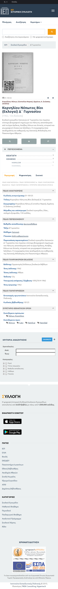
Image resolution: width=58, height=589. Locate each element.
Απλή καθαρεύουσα (20, 236)
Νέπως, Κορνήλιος (16, 316)
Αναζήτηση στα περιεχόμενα (17, 37)
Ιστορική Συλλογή (21, 11)
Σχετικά (39, 175)
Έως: (7, 354)
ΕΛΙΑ (4, 453)
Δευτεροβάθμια (30, 224)
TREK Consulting (29, 586)
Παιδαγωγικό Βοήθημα (11, 515)
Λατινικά (15, 232)
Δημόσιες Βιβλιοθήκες (11, 489)
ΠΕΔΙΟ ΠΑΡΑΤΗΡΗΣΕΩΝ (19, 185)
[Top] (53, 190)
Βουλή (4, 457)
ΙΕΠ (5, 45)
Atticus (12, 323)
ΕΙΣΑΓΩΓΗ (11, 155)
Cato (21, 323)
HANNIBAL (16, 166)
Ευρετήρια (35, 22)
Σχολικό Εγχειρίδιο (19, 45)
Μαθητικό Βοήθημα (10, 507)
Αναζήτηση (21, 22)
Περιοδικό (6, 511)
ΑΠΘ (4, 485)
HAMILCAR (16, 163)
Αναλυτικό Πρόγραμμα (11, 519)
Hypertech (41, 586)
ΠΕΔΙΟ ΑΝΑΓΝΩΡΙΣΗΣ (9, 182)
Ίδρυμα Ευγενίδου (9, 481)
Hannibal (43, 323)
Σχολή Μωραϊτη (8, 477)
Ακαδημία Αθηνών (10, 473)
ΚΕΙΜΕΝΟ (11, 159)
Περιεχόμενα (14, 149)
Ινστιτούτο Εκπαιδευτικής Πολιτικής (25, 584)
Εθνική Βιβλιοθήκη (10, 469)
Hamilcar (31, 323)
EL (5, 2)
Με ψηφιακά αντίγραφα (43, 37)
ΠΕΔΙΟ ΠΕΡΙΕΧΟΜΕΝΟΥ (27, 182)
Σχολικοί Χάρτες (9, 523)
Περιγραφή (9, 175)
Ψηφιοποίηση (25, 175)
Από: (7, 350)
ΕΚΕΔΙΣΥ (5, 461)
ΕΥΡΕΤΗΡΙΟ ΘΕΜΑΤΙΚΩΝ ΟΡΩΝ (41, 185)
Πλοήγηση (6, 22)
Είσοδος (14, 2)
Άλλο (4, 527)
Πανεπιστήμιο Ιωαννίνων (12, 465)
